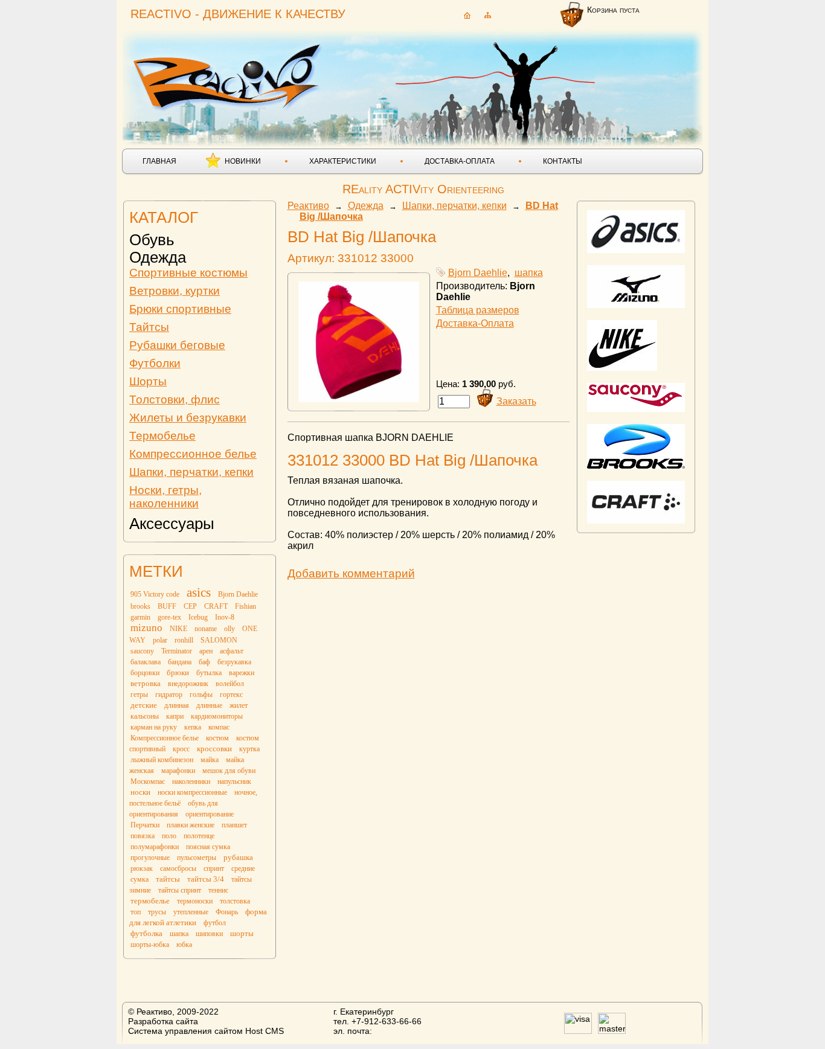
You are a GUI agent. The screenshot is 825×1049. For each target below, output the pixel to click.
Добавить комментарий (351, 573)
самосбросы (178, 868)
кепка (192, 727)
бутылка (209, 673)
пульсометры (196, 857)
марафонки (178, 770)
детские (143, 705)
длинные (209, 705)
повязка (142, 836)
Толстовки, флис (174, 399)
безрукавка (234, 662)
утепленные (190, 912)
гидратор (168, 694)
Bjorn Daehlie (238, 594)
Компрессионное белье (193, 454)
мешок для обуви (228, 770)
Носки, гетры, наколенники (165, 497)
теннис (218, 890)
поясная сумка (208, 846)
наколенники (191, 781)
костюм (217, 738)
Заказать (516, 401)
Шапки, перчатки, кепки (191, 472)
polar (160, 640)
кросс (181, 749)
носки (140, 792)
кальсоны (144, 716)
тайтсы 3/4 (205, 879)
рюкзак (141, 868)
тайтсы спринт (179, 890)
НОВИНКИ (243, 161)
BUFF (167, 606)
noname (205, 628)
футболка (146, 933)
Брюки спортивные (180, 309)
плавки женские (190, 825)
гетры (139, 694)
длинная (176, 705)
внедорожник (188, 683)
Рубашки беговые (177, 345)
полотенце (199, 836)
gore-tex (169, 617)
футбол (215, 923)
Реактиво (308, 205)
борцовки (144, 673)
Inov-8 (224, 617)
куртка (249, 749)
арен (206, 651)
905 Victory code (154, 594)
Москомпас (147, 781)
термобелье (150, 900)
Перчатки (144, 825)
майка (210, 759)
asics (199, 592)
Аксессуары (171, 523)
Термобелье (162, 435)
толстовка (235, 901)
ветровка (145, 683)
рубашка (238, 857)
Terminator (176, 651)
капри (175, 716)
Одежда (157, 257)
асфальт (231, 651)
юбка (184, 944)
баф (204, 662)
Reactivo (229, 75)
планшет (234, 825)
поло (169, 836)
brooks (140, 606)
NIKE (178, 628)
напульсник (234, 781)
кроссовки (214, 748)
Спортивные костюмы (188, 272)
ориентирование (209, 814)
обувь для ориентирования (173, 808)
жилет (239, 705)
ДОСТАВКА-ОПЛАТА (460, 161)
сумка (139, 879)
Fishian (245, 606)
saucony (142, 651)
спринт (214, 868)
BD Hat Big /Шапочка (361, 236)
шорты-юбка (149, 944)
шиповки (209, 933)
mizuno (146, 628)
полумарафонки (154, 846)
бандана (179, 662)
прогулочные (150, 857)
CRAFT (216, 606)
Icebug (198, 617)
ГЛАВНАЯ (159, 161)
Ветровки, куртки (174, 290)
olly (229, 628)
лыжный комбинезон (161, 759)
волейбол (230, 683)
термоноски (195, 901)
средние (243, 868)
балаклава (145, 662)
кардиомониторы (217, 716)
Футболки (155, 363)
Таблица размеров (477, 310)
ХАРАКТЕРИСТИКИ (342, 161)
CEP (190, 606)
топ (135, 912)
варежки (241, 673)
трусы (157, 912)
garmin (140, 617)
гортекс (231, 694)
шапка (179, 933)
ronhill (184, 640)
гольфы (201, 694)
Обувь (152, 239)
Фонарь (227, 912)
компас (219, 727)
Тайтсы (149, 327)
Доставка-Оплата (475, 323)
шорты (242, 933)
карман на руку (153, 727)
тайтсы (168, 879)
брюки (178, 672)
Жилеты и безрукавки (187, 417)
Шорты (148, 381)
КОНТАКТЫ (562, 161)
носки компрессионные (192, 792)
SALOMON (219, 640)
